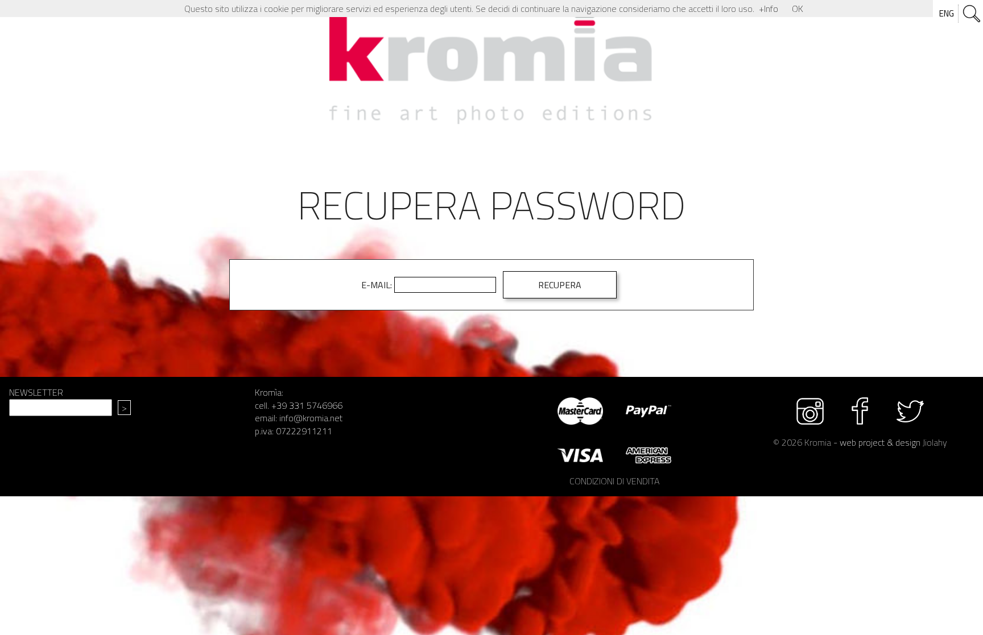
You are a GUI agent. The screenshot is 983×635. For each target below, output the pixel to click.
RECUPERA (559, 285)
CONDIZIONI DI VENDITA (614, 481)
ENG (946, 13)
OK (797, 8)
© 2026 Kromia (802, 442)
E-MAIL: (376, 285)
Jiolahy (935, 442)
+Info (768, 8)
